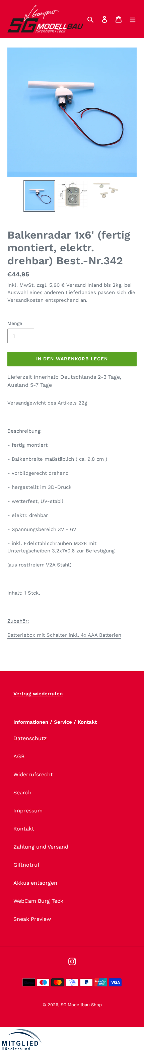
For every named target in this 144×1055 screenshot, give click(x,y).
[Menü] (133, 19)
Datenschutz (30, 738)
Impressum (28, 810)
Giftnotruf (26, 865)
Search (22, 792)
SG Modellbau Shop (81, 1004)
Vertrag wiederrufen (38, 694)
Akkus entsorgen (35, 883)
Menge (14, 323)
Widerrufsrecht (33, 774)
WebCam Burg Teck (38, 901)
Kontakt (23, 828)
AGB (18, 756)
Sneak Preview (32, 919)
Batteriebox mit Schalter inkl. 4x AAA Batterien (64, 635)
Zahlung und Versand (40, 847)
